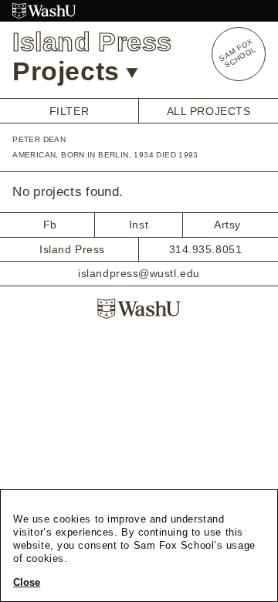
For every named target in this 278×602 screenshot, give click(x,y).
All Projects (209, 111)
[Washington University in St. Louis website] (139, 11)
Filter (69, 111)
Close (26, 582)
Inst (138, 224)
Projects (65, 71)
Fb (50, 224)
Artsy (227, 224)
